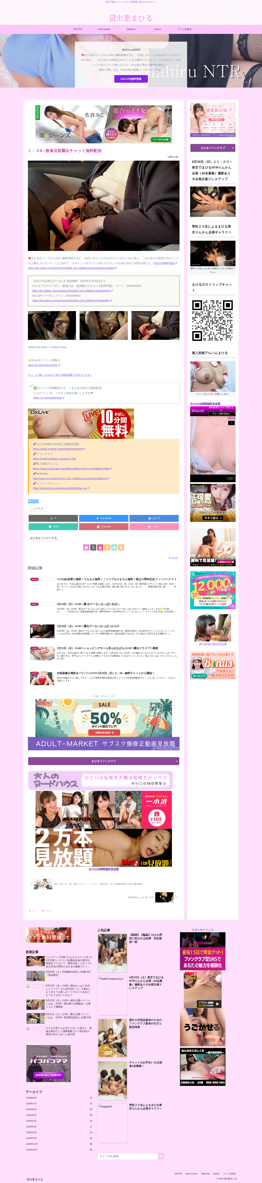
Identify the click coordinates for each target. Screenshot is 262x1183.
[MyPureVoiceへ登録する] (213, 590)
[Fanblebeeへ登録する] (202, 951)
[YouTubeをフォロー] (100, 547)
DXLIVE (34, 501)
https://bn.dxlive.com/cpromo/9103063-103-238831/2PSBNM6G (70, 300)
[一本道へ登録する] (103, 809)
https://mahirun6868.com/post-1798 (54, 458)
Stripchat (205, 1173)
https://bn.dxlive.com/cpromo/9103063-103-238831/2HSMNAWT (71, 290)
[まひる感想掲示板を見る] (213, 117)
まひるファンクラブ (103, 761)
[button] (154, 526)
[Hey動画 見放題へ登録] (103, 717)
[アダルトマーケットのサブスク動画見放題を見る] (104, 743)
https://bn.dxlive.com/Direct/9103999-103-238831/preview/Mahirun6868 (71, 268)
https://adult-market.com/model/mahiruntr (58, 448)
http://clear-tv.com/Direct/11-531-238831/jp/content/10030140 (70, 478)
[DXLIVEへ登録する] (81, 423)
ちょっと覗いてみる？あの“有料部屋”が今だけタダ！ (60, 375)
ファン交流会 (229, 1173)
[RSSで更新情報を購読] (121, 547)
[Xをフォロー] (93, 547)
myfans (216, 1173)
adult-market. (191, 1173)
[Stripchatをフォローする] (212, 320)
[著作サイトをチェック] (86, 547)
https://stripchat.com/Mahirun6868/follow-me (59, 488)
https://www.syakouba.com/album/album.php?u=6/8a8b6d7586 (71, 468)
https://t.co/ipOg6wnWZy (43, 365)
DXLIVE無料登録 (131, 78)
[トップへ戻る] (257, 1178)
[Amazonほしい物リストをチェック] (107, 547)
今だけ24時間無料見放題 (104, 869)
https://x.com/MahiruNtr (47, 397)
